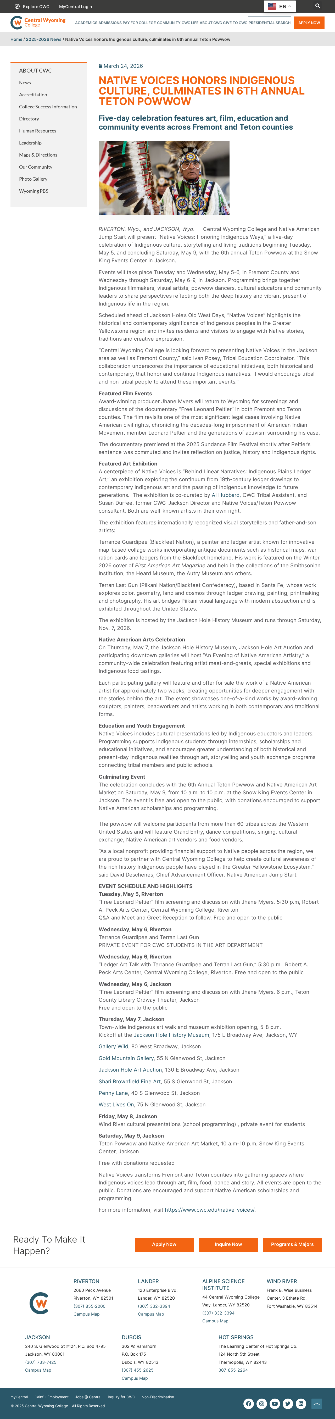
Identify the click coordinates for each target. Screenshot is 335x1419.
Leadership (30, 143)
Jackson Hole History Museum (171, 1035)
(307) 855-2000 (89, 1306)
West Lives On (116, 1104)
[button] (317, 5)
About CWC (211, 22)
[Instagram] (261, 1404)
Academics (86, 22)
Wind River (282, 1281)
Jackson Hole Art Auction (130, 1070)
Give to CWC (235, 22)
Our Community (35, 167)
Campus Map (87, 1314)
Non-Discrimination (158, 1397)
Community (169, 22)
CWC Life (190, 22)
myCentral (19, 1397)
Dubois (131, 1337)
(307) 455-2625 (138, 1370)
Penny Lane (113, 1093)
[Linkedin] (301, 1404)
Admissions (110, 22)
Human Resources (37, 131)
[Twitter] (288, 1404)
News (25, 82)
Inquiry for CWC (121, 1397)
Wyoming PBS (33, 191)
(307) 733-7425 (41, 1362)
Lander (148, 1281)
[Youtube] (275, 1404)
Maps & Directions (38, 155)
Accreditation (33, 94)
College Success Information (48, 106)
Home (16, 39)
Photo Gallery (33, 179)
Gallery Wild (113, 1046)
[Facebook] (248, 1404)
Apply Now (309, 22)
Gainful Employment (52, 1397)
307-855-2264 (233, 1370)
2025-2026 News (44, 39)
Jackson (37, 1337)
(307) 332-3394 (154, 1306)
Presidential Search (270, 22)
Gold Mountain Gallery (126, 1058)
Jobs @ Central (88, 1397)
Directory (29, 118)
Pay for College (139, 22)
